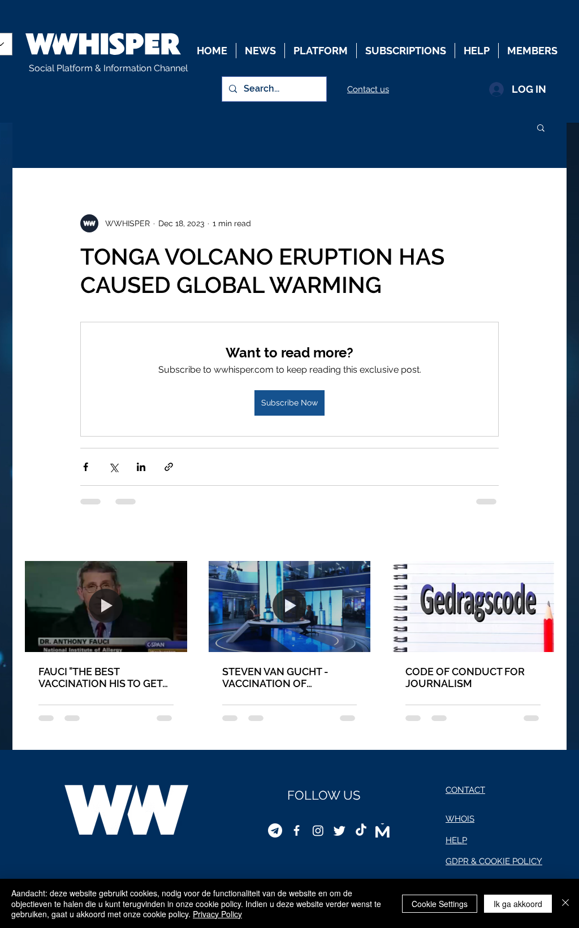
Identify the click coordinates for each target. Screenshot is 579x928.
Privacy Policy (217, 914)
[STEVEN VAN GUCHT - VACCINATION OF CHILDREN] (290, 606)
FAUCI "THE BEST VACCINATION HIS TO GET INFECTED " (100, 677)
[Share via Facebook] (85, 466)
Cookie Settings (440, 903)
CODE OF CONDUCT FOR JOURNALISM (465, 677)
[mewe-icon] (382, 830)
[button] (540, 127)
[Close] (565, 903)
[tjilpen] (339, 830)
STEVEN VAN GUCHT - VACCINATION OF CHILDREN (275, 677)
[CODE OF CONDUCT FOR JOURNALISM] (473, 606)
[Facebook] (297, 830)
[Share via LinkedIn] (141, 466)
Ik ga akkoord (518, 903)
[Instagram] (318, 830)
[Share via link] (168, 466)
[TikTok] (361, 830)
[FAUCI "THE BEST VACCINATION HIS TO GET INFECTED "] (106, 606)
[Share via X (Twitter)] (113, 466)
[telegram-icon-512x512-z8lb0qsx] (275, 830)
